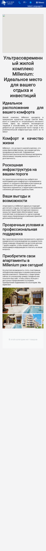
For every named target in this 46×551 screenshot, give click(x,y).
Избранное (30, 3)
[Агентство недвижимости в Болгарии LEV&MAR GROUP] (7, 3)
